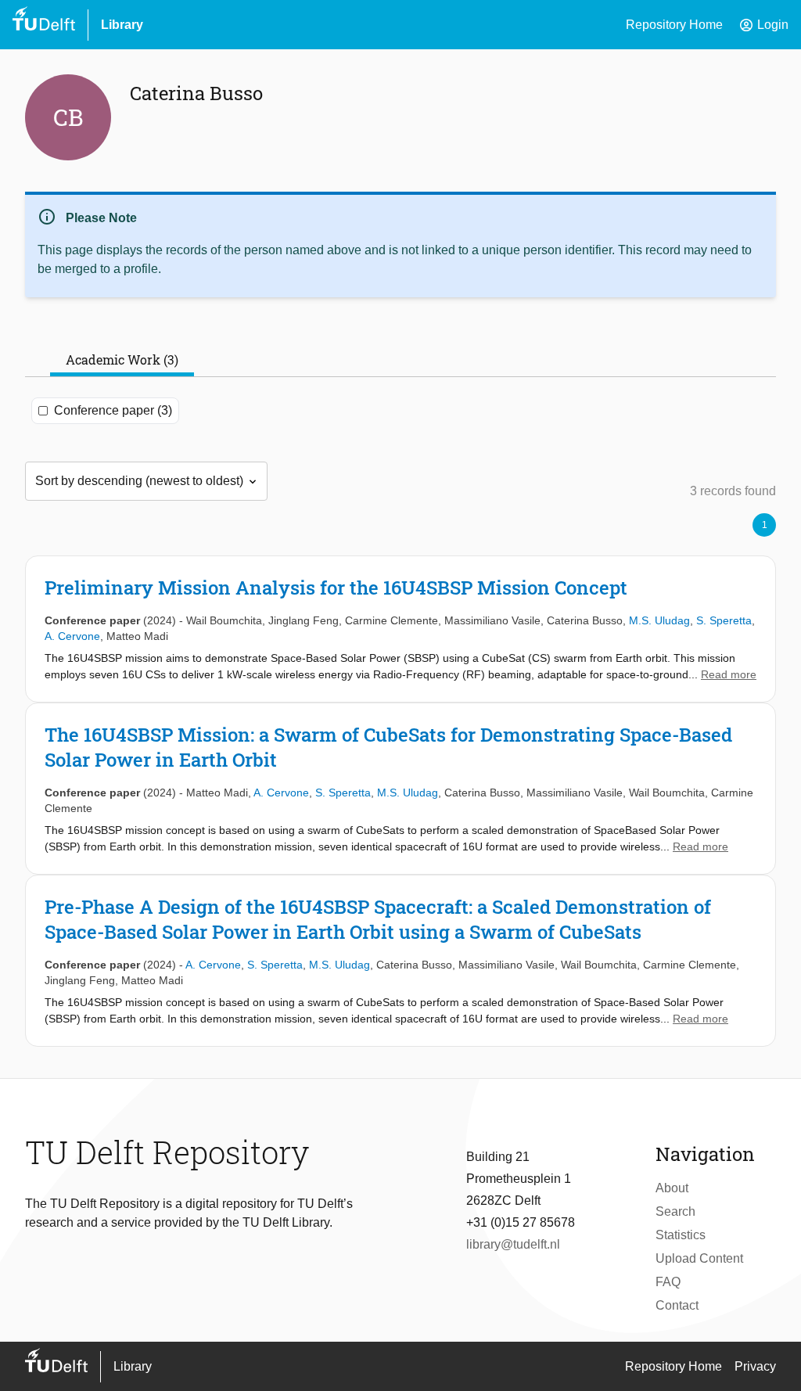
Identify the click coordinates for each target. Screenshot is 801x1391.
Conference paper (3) (113, 410)
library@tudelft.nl (513, 1244)
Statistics (681, 1235)
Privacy (755, 1366)
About (672, 1188)
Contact (677, 1305)
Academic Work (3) (122, 359)
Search (675, 1211)
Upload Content (699, 1258)
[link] (400, 629)
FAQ (668, 1282)
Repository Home (674, 24)
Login (763, 25)
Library (122, 24)
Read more (728, 674)
